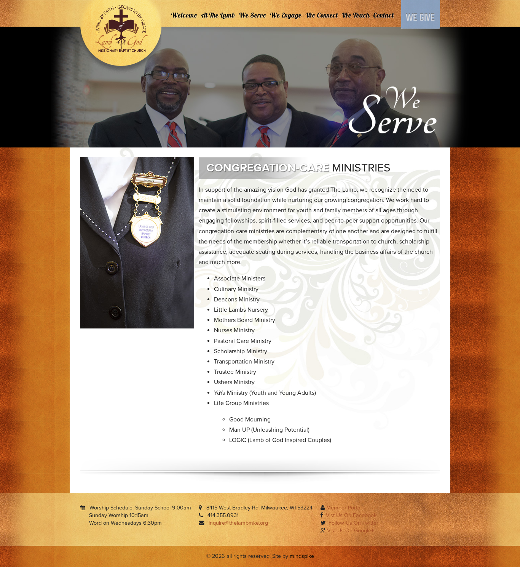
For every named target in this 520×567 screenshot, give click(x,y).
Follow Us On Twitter (353, 523)
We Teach (355, 15)
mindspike (302, 556)
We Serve (252, 15)
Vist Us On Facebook (351, 515)
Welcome (184, 15)
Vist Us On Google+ (350, 530)
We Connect (321, 15)
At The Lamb (218, 15)
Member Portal (344, 508)
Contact (383, 15)
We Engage (285, 15)
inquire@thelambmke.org (238, 523)
